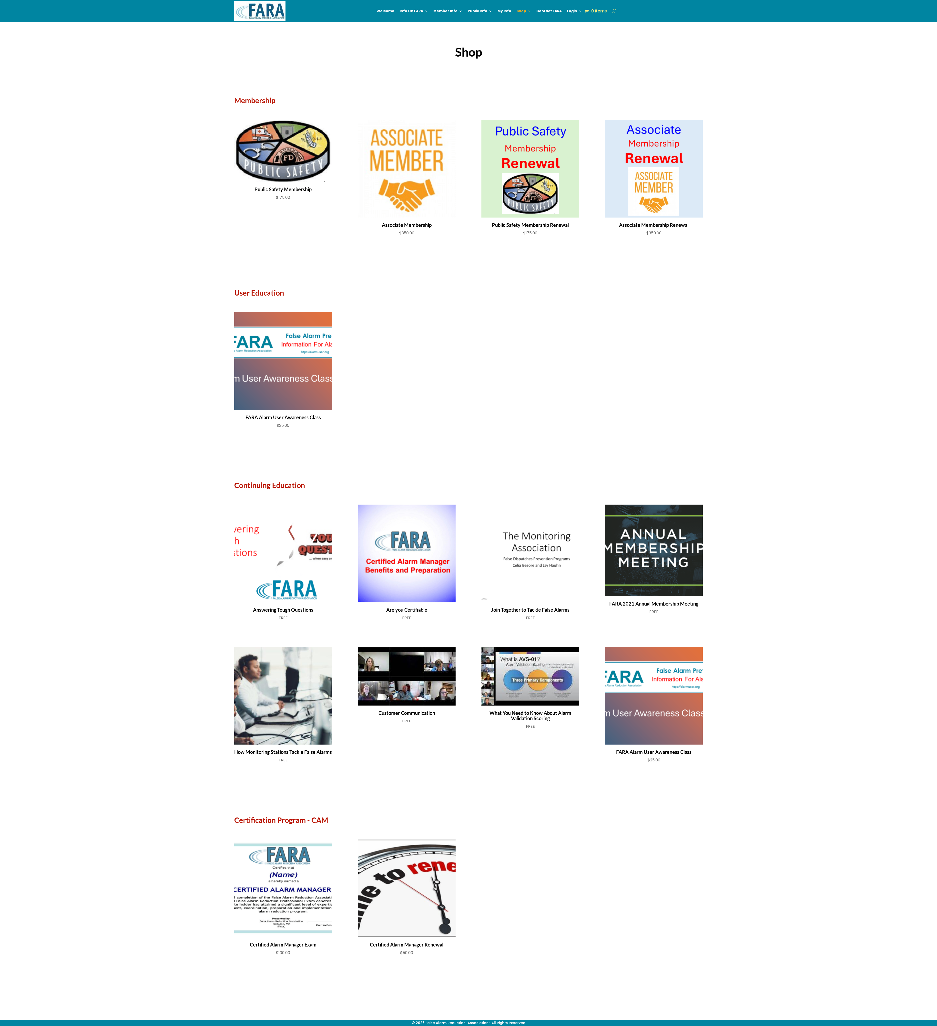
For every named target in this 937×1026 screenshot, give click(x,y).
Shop (521, 11)
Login (572, 11)
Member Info (445, 11)
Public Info (477, 11)
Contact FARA (549, 11)
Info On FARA (411, 11)
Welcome (385, 11)
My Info (504, 11)
